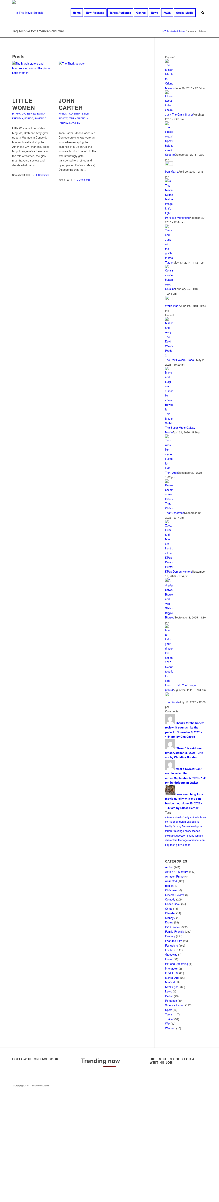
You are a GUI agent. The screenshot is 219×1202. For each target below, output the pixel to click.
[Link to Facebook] (184, 1085)
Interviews (171, 968)
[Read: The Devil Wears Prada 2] (169, 355)
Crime (168, 908)
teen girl (175, 844)
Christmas (171, 890)
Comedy (170, 899)
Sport (168, 1010)
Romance (40, 118)
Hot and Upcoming (176, 964)
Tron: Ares (171, 473)
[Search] (202, 12)
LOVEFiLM (74, 122)
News (168, 991)
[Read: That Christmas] (169, 508)
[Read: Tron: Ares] (169, 468)
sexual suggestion (175, 835)
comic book (171, 821)
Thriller (169, 1019)
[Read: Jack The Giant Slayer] (169, 110)
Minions (170, 88)
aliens (168, 817)
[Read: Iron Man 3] (169, 165)
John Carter (71, 104)
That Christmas (174, 513)
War (167, 1023)
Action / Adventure (71, 113)
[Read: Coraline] (169, 284)
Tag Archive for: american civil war (38, 31)
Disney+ (170, 918)
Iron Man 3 (171, 171)
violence (185, 844)
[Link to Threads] (191, 1085)
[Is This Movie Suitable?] (27, 12)
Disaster (170, 913)
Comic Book (172, 904)
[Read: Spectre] (169, 150)
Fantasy (63, 122)
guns (199, 826)
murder (169, 831)
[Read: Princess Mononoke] (169, 213)
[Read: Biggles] (169, 613)
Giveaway (171, 954)
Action (169, 867)
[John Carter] (78, 76)
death (182, 821)
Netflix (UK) (172, 987)
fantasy (177, 826)
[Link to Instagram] (197, 1085)
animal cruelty (181, 817)
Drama (16, 113)
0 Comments (42, 174)
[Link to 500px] (203, 1085)
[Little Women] (31, 76)
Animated (171, 881)
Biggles (169, 617)
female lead (189, 826)
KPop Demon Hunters (178, 571)
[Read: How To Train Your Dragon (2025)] (169, 681)
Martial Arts (172, 978)
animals (194, 817)
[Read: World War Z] (169, 299)
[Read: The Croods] (169, 695)
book (203, 817)
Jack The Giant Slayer (179, 114)
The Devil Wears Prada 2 (180, 360)
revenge (179, 831)
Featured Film (173, 941)
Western (170, 1028)
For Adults (171, 945)
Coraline (170, 289)
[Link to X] (178, 1085)
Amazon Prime (174, 876)
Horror (169, 959)
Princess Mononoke (177, 218)
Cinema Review (174, 895)
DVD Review (29, 113)
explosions (193, 821)
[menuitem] (77, 12)
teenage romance (188, 840)
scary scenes (192, 831)
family (168, 826)
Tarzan (169, 262)
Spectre (170, 154)
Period (28, 118)
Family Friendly (78, 118)
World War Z (172, 306)
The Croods (172, 702)
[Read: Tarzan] (169, 258)
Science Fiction (174, 1005)
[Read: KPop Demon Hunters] (169, 567)
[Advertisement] (109, 1146)
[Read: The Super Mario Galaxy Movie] (169, 423)
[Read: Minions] (169, 83)
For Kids (170, 950)
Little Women (23, 104)
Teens (169, 1014)
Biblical (169, 886)
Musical (170, 982)
